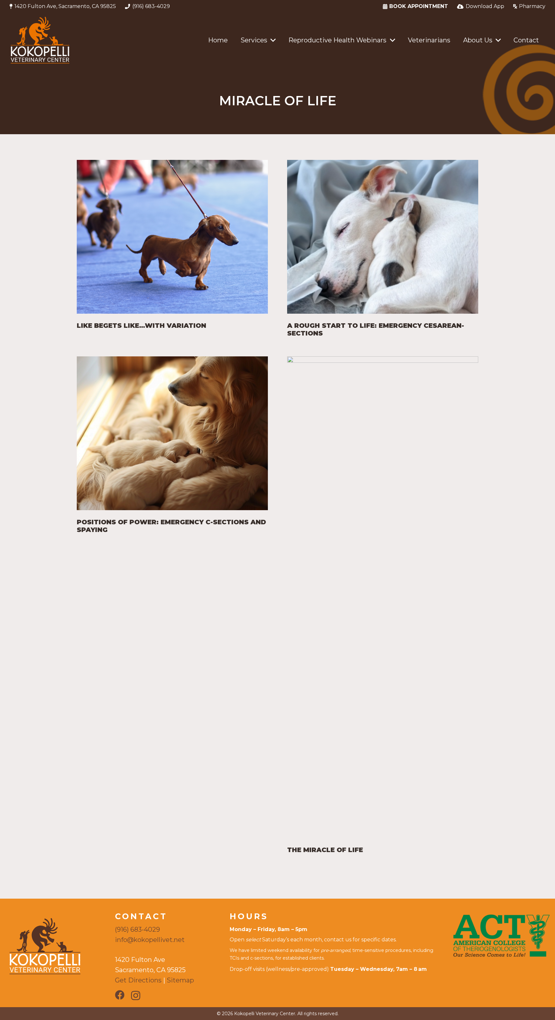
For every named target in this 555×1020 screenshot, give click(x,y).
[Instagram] (135, 995)
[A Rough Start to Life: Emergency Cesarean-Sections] (382, 237)
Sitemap (180, 980)
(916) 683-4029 (137, 929)
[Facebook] (120, 995)
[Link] (40, 40)
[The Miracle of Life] (382, 597)
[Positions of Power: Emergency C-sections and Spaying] (172, 433)
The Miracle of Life (325, 850)
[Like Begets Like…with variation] (172, 237)
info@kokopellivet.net (150, 940)
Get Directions (138, 980)
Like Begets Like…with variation (141, 325)
